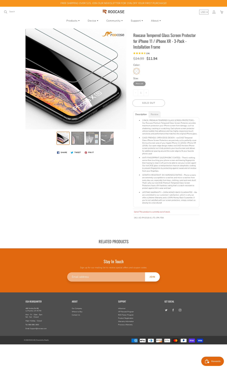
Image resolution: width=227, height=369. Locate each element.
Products (72, 20)
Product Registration (125, 318)
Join (152, 276)
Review (154, 114)
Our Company (77, 308)
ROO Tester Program (126, 315)
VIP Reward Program (126, 312)
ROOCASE (32, 340)
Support (136, 20)
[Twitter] (166, 310)
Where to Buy (77, 312)
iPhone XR (139, 84)
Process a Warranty (125, 325)
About (155, 20)
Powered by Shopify (42, 340)
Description (141, 114)
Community (113, 20)
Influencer (122, 308)
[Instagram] (180, 310)
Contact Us (76, 315)
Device (92, 20)
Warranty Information (126, 321)
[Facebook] (173, 310)
